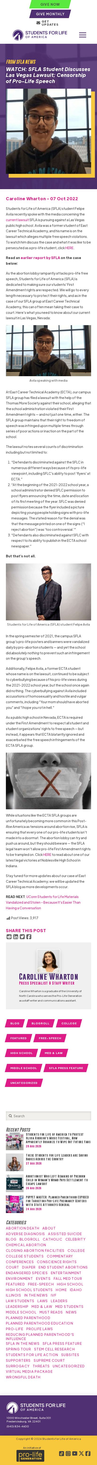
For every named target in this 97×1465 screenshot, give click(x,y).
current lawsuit (17, 220)
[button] (82, 35)
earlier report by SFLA (40, 257)
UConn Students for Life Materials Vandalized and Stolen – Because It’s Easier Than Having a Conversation (43, 902)
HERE (69, 248)
